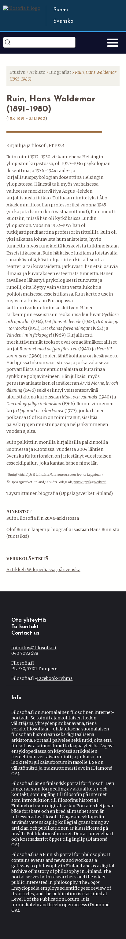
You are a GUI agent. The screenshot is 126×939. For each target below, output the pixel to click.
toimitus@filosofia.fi (33, 648)
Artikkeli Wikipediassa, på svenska (43, 569)
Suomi (60, 10)
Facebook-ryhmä (54, 678)
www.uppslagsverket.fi (90, 482)
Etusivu (17, 72)
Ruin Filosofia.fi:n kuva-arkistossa (42, 518)
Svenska (63, 21)
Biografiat (60, 72)
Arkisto (37, 72)
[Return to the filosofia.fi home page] (21, 8)
